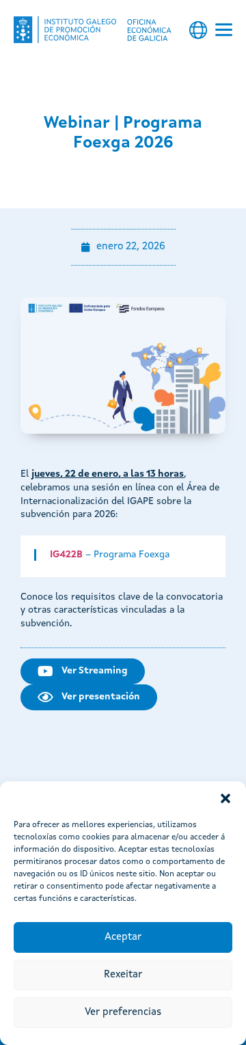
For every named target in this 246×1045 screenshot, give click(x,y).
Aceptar (123, 937)
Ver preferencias (123, 1012)
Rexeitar (123, 975)
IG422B (66, 554)
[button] (225, 798)
